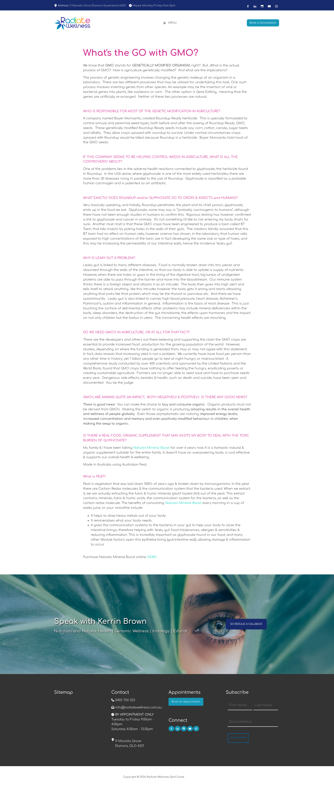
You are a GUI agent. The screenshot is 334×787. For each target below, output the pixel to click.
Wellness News (65, 714)
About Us (61, 705)
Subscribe (238, 738)
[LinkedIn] (255, 6)
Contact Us (63, 719)
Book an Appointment (71, 724)
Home (59, 700)
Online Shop (64, 729)
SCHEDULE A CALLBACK (241, 621)
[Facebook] (248, 6)
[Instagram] (276, 6)
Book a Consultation (260, 21)
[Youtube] (269, 6)
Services (60, 710)
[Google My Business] (262, 6)
